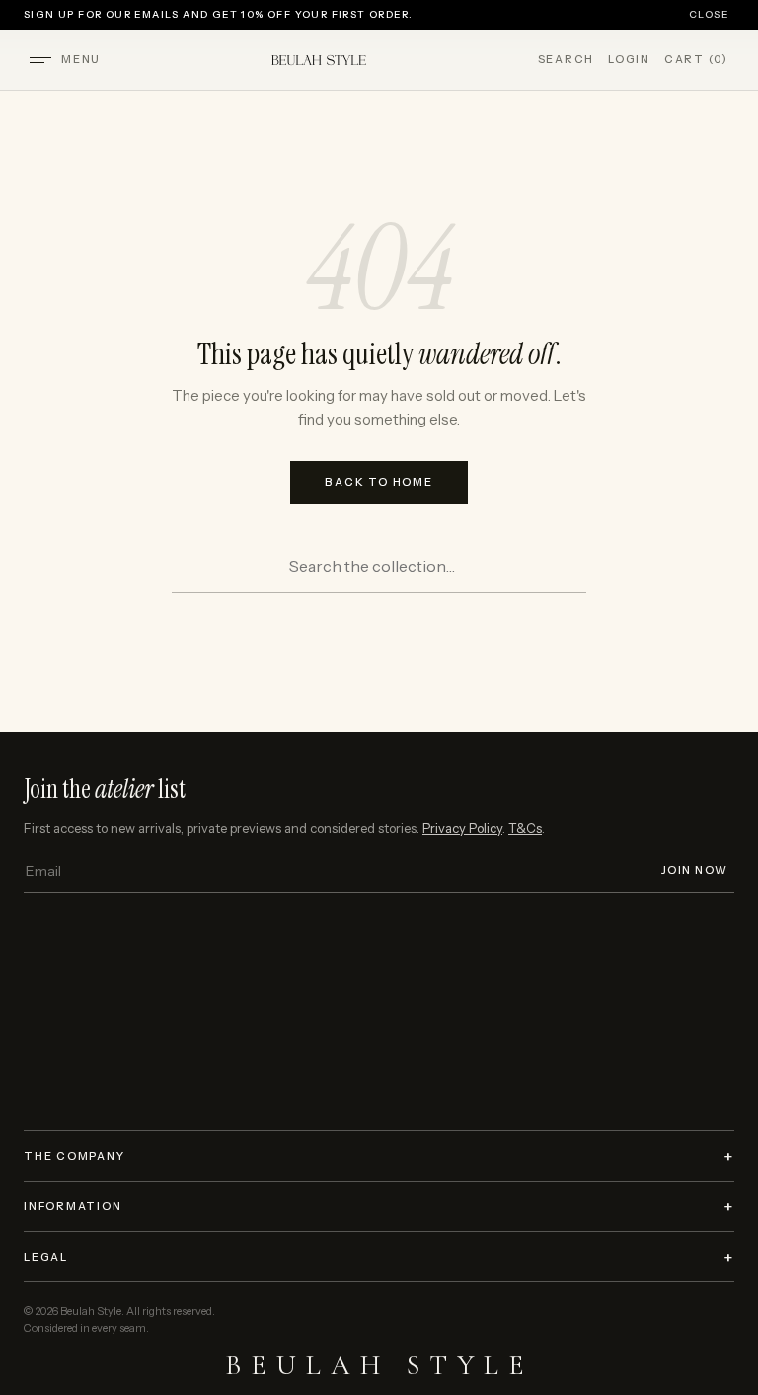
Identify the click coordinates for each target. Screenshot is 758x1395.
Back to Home (378, 482)
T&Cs (525, 828)
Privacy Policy (462, 828)
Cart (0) (696, 59)
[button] (40, 60)
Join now (694, 870)
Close (708, 15)
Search (566, 59)
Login (629, 59)
